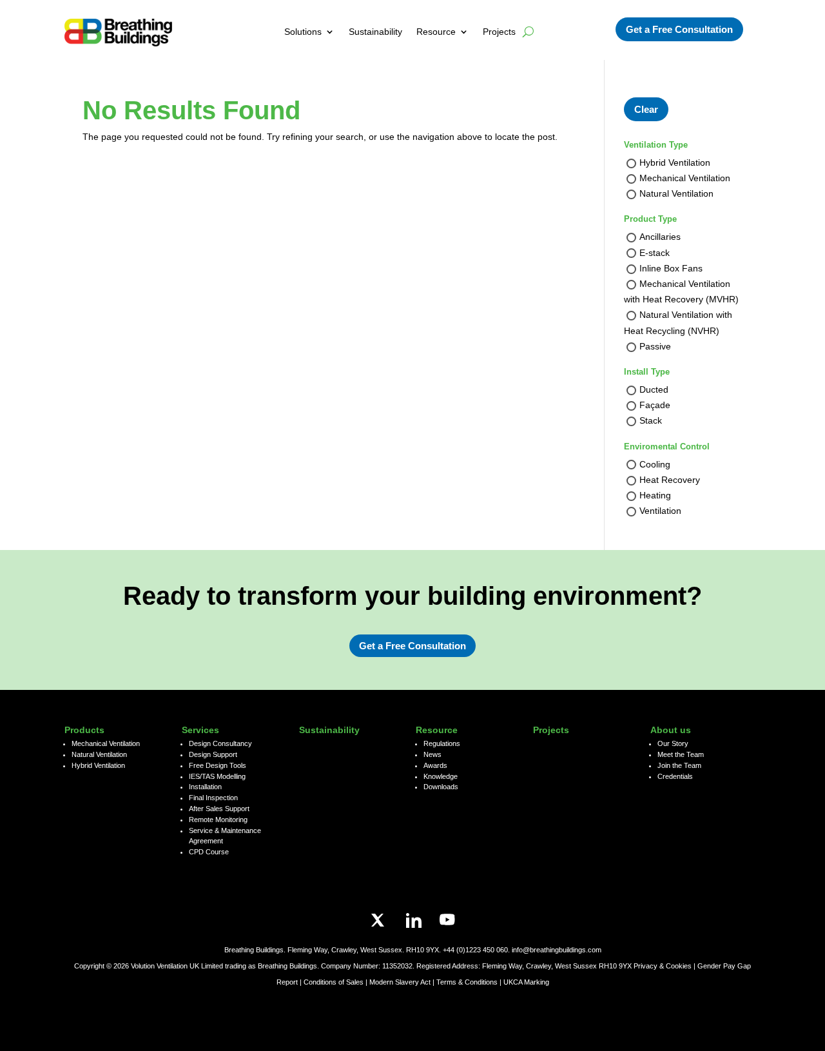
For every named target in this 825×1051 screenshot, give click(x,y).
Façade (654, 405)
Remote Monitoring (218, 819)
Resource (436, 32)
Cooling (654, 464)
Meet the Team (680, 754)
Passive (655, 346)
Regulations (441, 743)
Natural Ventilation (676, 194)
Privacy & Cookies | (665, 966)
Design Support (213, 754)
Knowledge (440, 776)
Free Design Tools (217, 765)
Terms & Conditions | (468, 982)
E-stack (654, 253)
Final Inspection (213, 797)
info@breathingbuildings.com (556, 950)
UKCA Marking (526, 982)
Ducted (653, 389)
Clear (646, 109)
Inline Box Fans (671, 268)
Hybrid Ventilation (674, 162)
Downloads (440, 787)
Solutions (303, 32)
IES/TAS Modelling (217, 776)
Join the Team (679, 765)
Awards (435, 765)
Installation (205, 787)
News (432, 754)
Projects (499, 32)
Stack (650, 421)
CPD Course (209, 852)
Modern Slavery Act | (402, 982)
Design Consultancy (220, 743)
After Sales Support (219, 808)
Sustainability (375, 32)
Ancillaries (660, 237)
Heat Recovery (669, 480)
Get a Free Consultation (679, 29)
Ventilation (660, 511)
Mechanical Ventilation (684, 178)
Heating (655, 495)
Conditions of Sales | (336, 982)
